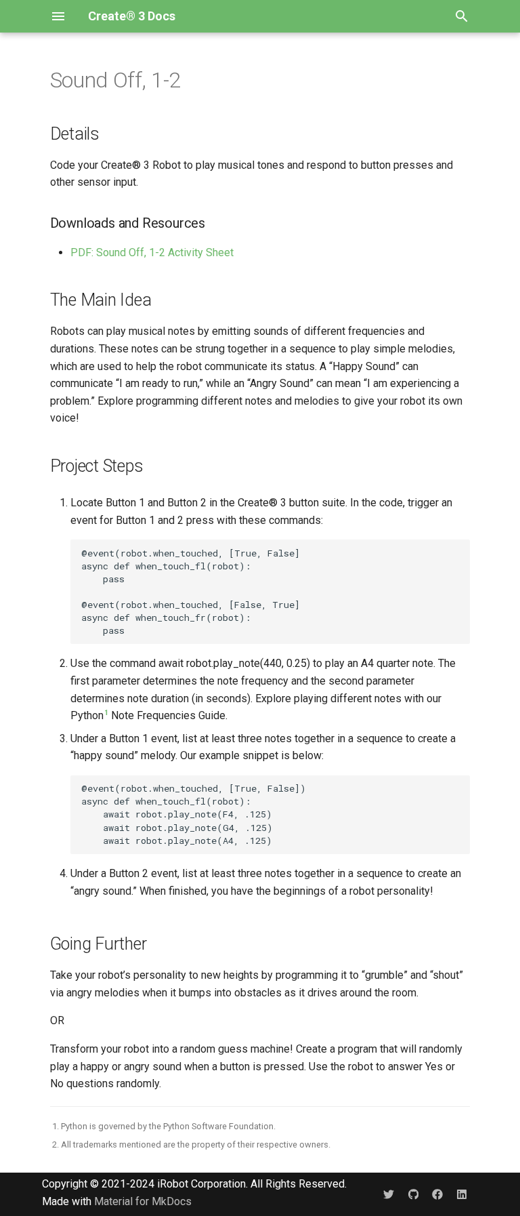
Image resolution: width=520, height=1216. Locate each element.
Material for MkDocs (143, 1201)
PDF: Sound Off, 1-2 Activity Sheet (152, 252)
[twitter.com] (388, 1194)
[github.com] (413, 1194)
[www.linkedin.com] (462, 1194)
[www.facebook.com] (437, 1194)
